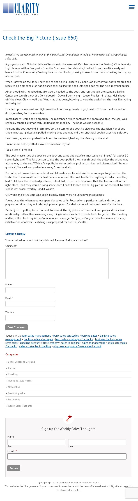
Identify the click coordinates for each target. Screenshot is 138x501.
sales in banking (70, 342)
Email (9, 298)
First (10, 446)
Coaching (13, 374)
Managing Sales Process (20, 380)
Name (9, 284)
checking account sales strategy (39, 342)
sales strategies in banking (35, 346)
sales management (93, 342)
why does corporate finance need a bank (77, 346)
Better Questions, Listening (21, 361)
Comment (11, 245)
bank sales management (36, 335)
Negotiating (14, 387)
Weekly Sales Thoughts (20, 405)
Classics (12, 368)
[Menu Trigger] (132, 7)
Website (9, 312)
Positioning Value (17, 393)
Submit (14, 468)
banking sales (89, 335)
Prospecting (14, 399)
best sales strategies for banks (74, 339)
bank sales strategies (66, 335)
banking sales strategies (38, 339)
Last (70, 446)
